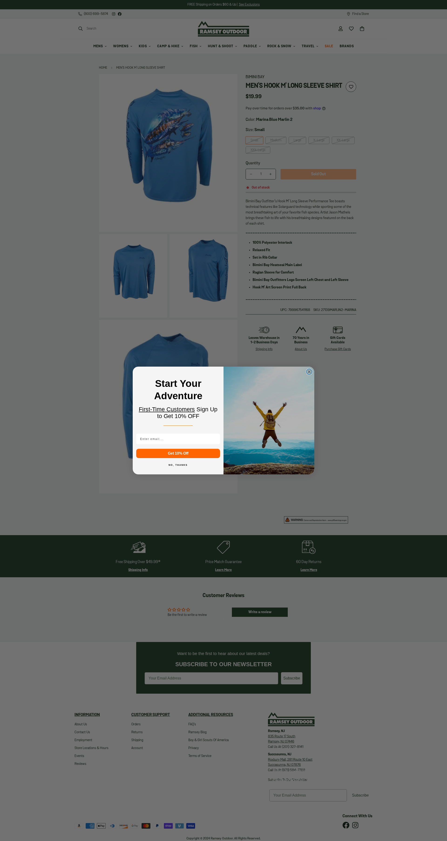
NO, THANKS (178, 465)
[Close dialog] (309, 372)
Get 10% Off (178, 453)
